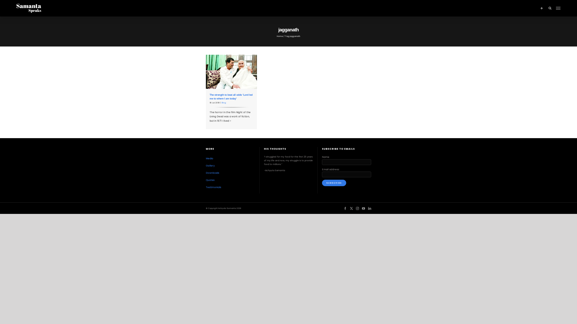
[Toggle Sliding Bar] (541, 8)
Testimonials (213, 187)
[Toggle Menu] (558, 8)
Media (209, 158)
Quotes (210, 180)
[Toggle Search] (550, 8)
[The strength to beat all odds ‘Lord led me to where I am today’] (231, 72)
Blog (224, 102)
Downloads (212, 173)
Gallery (210, 165)
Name (325, 157)
